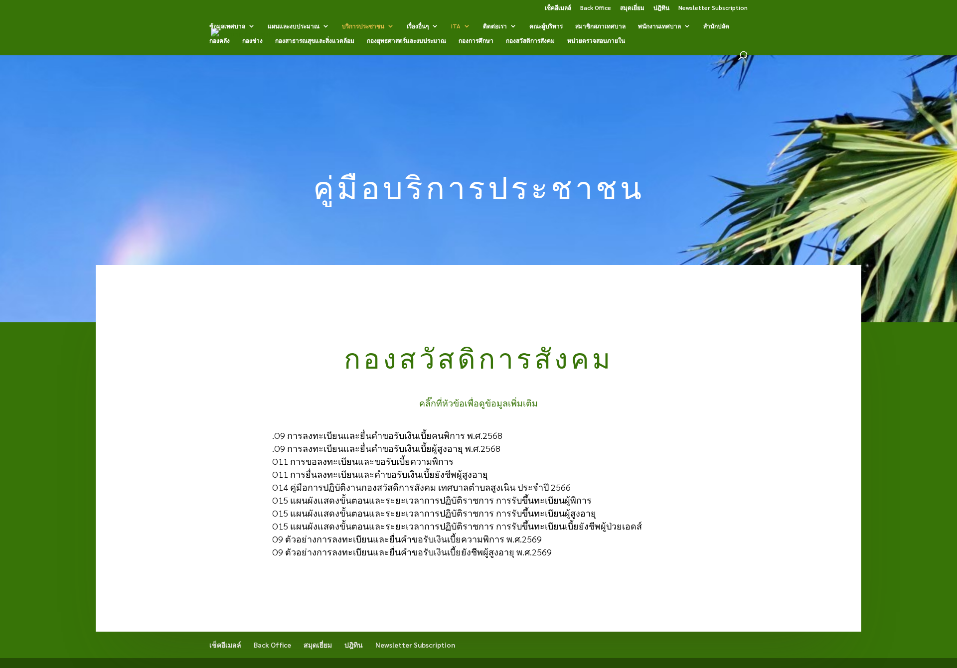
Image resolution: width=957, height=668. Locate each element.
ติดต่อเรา (495, 26)
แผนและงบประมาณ (293, 26)
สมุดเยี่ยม (632, 7)
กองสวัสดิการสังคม (530, 40)
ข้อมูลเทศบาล (227, 26)
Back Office (595, 7)
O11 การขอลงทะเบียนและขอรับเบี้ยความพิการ (363, 461)
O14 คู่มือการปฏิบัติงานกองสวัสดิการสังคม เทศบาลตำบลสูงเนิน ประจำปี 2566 (421, 487)
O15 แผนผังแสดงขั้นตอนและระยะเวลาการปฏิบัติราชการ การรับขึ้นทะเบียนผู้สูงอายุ (434, 513)
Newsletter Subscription (713, 7)
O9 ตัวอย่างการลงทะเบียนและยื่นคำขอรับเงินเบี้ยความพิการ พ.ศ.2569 (407, 538)
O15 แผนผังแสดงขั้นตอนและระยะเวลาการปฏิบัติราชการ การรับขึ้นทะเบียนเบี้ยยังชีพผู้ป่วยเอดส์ (457, 526)
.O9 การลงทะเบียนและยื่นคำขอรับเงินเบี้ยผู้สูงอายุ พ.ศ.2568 (386, 448)
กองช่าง (252, 40)
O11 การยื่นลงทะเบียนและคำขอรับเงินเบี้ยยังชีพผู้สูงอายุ (380, 474)
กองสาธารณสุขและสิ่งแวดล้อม (314, 40)
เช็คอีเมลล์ (558, 7)
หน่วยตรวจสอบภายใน (596, 40)
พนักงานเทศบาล (659, 26)
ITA (456, 26)
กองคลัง (219, 40)
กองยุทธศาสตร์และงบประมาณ (406, 40)
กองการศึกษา (476, 40)
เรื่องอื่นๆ (418, 26)
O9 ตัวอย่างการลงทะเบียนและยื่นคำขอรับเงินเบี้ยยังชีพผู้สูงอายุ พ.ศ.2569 (412, 551)
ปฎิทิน (661, 7)
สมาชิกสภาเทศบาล (600, 26)
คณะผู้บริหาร (546, 26)
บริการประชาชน (363, 26)
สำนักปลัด (716, 26)
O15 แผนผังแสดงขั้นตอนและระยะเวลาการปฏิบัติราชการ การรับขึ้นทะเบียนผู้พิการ (432, 500)
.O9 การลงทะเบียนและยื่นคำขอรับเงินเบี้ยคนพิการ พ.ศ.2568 (387, 435)
